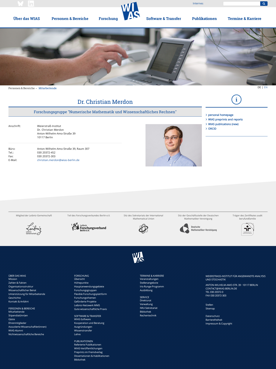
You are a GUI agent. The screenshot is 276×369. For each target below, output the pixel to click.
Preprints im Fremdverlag (88, 352)
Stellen (209, 304)
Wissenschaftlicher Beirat (22, 290)
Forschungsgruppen (85, 290)
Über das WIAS (26, 18)
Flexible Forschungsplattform (90, 294)
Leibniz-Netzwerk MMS (87, 305)
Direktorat (145, 300)
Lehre (77, 334)
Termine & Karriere (244, 18)
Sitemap (210, 308)
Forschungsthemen (85, 297)
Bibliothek (79, 359)
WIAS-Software (82, 319)
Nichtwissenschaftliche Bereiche (26, 334)
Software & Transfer (163, 18)
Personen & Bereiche (70, 18)
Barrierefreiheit (214, 319)
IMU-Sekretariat (149, 308)
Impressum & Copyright (219, 323)
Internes (198, 3)
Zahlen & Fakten (17, 282)
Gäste (11, 319)
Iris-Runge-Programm (152, 286)
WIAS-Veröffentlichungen (88, 348)
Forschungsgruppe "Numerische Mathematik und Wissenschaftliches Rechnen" (105, 111)
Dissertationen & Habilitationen (91, 356)
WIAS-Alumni (15, 330)
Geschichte (14, 297)
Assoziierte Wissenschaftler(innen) (27, 326)
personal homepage (220, 115)
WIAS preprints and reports (225, 119)
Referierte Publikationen (87, 344)
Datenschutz (213, 316)
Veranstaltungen (149, 279)
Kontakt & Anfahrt (18, 301)
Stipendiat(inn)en (18, 315)
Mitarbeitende (48, 88)
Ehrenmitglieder (17, 323)
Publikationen (204, 18)
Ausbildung (146, 290)
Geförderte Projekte (85, 301)
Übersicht (79, 279)
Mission (12, 279)
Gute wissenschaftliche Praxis (90, 309)
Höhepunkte (81, 282)
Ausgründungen (83, 326)
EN (266, 87)
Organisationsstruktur (20, 286)
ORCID (212, 128)
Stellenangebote (149, 282)
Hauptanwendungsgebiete (89, 286)
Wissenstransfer (83, 330)
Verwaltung (146, 304)
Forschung (108, 18)
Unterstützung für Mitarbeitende (26, 294)
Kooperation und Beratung (89, 323)
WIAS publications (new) (223, 124)
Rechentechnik (148, 315)
